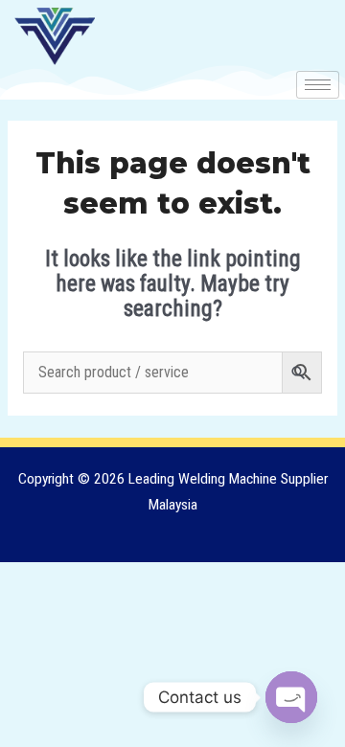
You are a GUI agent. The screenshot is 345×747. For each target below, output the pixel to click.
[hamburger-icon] (317, 85)
